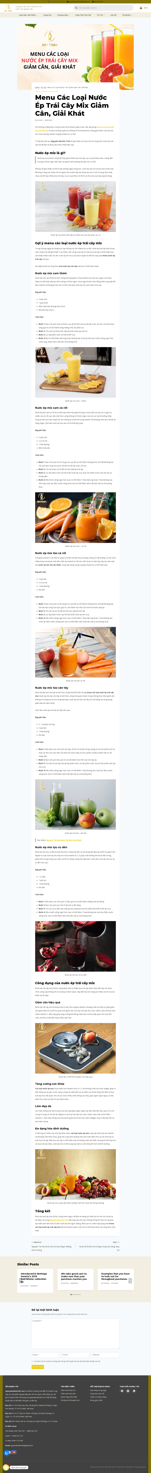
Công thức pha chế (97, 1393)
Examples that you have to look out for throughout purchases (115, 1276)
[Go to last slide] (21, 1280)
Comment (37, 1321)
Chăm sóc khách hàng (98, 1397)
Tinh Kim (40, 120)
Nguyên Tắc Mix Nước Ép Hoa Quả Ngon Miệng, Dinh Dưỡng (52, 1246)
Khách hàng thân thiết (69, 1397)
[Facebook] (122, 1391)
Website (96, 1355)
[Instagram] (128, 1391)
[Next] (130, 1280)
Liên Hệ (113, 15)
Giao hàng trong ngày (98, 1390)
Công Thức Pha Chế (83, 15)
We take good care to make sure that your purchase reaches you (74, 1276)
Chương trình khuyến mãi (70, 1400)
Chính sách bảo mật (68, 1393)
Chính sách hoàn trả (68, 1390)
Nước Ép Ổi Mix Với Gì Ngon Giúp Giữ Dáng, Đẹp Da (99, 1246)
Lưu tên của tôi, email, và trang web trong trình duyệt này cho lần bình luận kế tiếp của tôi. (67, 1361)
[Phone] (134, 1391)
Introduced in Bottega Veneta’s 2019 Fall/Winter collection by (34, 1277)
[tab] (71, 1294)
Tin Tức (38, 91)
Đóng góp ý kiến (96, 1400)
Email (66, 1355)
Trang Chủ (47, 15)
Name (35, 1355)
